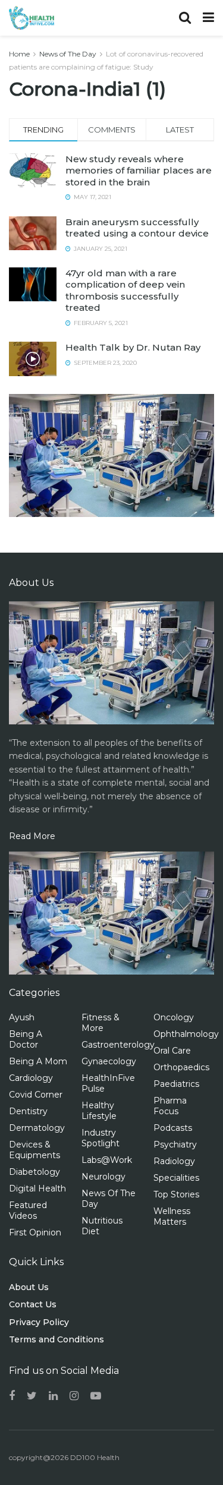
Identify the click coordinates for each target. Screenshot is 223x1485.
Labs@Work (106, 1160)
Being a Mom (38, 1061)
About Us (29, 1287)
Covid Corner (35, 1094)
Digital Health (37, 1188)
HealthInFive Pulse (108, 1083)
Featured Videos (28, 1210)
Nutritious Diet (102, 1226)
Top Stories (176, 1194)
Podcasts (172, 1128)
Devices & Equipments (34, 1150)
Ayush (21, 1017)
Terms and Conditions (56, 1339)
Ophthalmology (186, 1034)
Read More (32, 836)
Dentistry (28, 1111)
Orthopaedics (181, 1067)
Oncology (173, 1017)
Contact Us (32, 1304)
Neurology (103, 1176)
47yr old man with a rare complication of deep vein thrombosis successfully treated (125, 290)
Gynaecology (108, 1061)
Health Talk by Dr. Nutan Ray (132, 347)
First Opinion (35, 1232)
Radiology (174, 1161)
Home (19, 53)
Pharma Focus (170, 1106)
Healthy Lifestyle (99, 1110)
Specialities (176, 1177)
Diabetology (34, 1171)
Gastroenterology (118, 1044)
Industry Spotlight (100, 1138)
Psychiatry (175, 1144)
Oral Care (172, 1050)
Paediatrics (176, 1084)
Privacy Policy (39, 1322)
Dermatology (37, 1128)
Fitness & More (100, 1022)
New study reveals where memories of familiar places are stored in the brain (138, 170)
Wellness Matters (171, 1216)
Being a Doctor (25, 1039)
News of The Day (67, 53)
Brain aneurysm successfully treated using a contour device (137, 227)
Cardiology (31, 1078)
